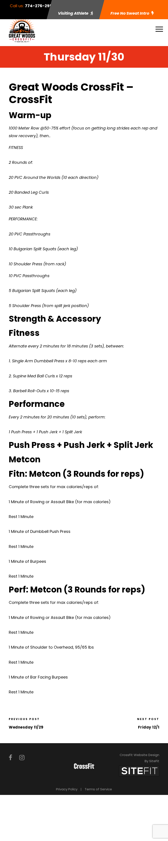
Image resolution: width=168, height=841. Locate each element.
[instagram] (21, 757)
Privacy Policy (66, 789)
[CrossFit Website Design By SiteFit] (139, 770)
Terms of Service (98, 789)
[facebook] (10, 757)
